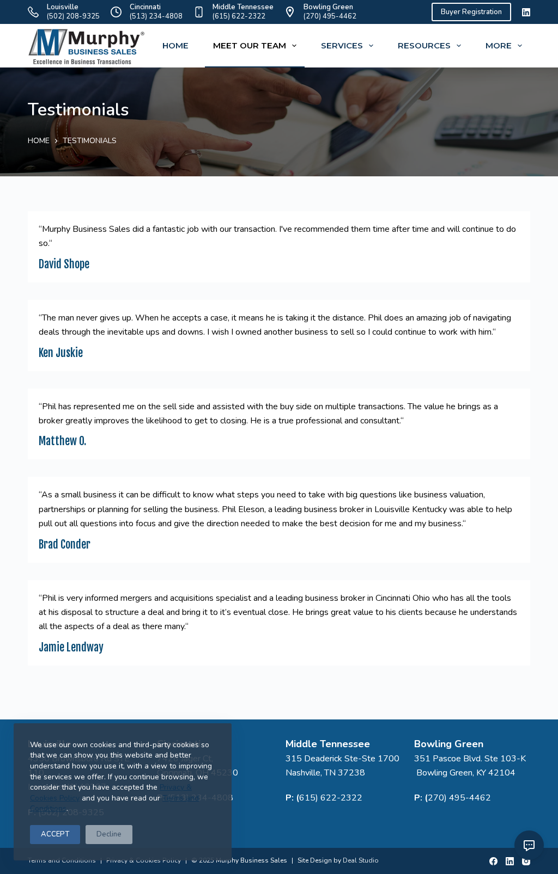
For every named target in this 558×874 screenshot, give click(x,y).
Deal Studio (361, 860)
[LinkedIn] (526, 12)
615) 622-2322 (330, 798)
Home (175, 45)
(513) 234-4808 (156, 16)
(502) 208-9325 (73, 16)
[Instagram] (526, 861)
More (499, 45)
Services (342, 45)
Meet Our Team (249, 45)
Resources (424, 45)
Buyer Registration (471, 12)
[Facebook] (493, 861)
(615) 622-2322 (239, 16)
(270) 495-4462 (330, 16)
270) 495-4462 (459, 798)
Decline (109, 834)
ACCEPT (55, 834)
